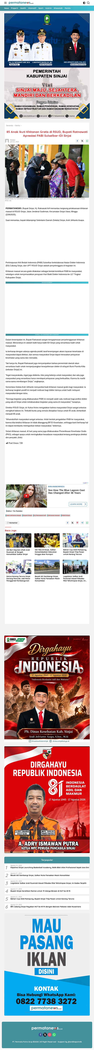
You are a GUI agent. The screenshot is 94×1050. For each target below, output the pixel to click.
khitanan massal (54, 515)
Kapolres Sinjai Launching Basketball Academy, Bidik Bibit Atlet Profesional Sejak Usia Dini (50, 867)
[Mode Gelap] (84, 3)
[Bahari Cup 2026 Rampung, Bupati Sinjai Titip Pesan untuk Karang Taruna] (75, 540)
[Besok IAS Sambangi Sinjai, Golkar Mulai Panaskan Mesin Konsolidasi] (47, 567)
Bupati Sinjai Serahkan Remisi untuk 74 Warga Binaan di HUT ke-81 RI (40, 891)
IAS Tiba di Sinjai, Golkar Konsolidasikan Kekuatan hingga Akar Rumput (46, 552)
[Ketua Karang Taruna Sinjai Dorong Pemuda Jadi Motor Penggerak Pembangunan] (18, 567)
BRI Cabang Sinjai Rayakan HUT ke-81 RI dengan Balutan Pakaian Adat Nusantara (46, 907)
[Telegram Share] (82, 523)
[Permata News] (20, 2)
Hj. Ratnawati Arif (40, 515)
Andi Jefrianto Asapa (14, 515)
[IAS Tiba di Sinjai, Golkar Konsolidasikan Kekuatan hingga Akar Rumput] (47, 540)
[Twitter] (45, 1035)
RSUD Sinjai (66, 515)
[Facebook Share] (77, 141)
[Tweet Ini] (82, 141)
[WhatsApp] (54, 1035)
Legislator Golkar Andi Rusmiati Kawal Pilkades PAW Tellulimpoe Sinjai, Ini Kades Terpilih (74, 578)
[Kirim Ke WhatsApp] (87, 141)
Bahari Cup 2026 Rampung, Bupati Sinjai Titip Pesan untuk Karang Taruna (75, 552)
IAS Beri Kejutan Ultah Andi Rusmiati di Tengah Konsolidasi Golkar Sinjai (18, 552)
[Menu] (6, 3)
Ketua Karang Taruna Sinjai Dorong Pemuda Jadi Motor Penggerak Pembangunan (18, 578)
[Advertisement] (47, 241)
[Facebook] (40, 1035)
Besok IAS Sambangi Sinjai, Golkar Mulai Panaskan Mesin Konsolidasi (47, 578)
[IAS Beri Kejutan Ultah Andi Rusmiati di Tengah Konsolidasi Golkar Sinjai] (18, 540)
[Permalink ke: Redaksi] (6, 140)
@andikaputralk (75, 1042)
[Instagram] (50, 1035)
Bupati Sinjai (27, 515)
